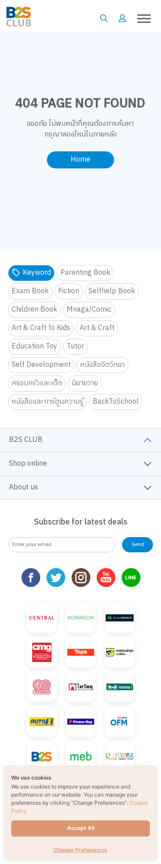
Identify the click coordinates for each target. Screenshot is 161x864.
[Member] (122, 18)
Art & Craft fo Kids (41, 328)
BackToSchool (116, 402)
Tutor (75, 346)
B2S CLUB (25, 440)
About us (23, 487)
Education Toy (34, 346)
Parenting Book (85, 273)
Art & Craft (97, 328)
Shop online (28, 464)
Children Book (34, 310)
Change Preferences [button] (80, 849)
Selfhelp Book (112, 291)
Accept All (80, 827)
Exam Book (30, 291)
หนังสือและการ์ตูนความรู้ (47, 402)
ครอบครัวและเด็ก (37, 383)
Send (137, 544)
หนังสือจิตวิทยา (102, 365)
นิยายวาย (85, 383)
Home (80, 160)
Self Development (41, 365)
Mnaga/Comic (89, 310)
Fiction (68, 291)
